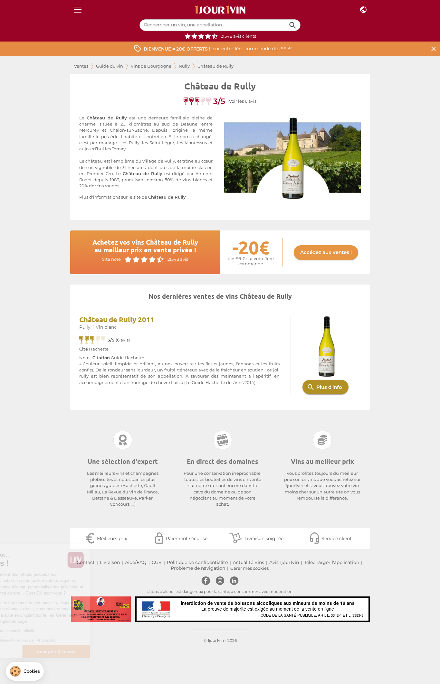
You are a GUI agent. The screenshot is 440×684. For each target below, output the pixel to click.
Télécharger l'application (331, 562)
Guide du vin (109, 66)
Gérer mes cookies (249, 568)
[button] (25, 671)
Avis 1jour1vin (284, 562)
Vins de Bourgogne (151, 66)
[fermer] (433, 49)
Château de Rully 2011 (117, 319)
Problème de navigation (198, 568)
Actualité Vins (248, 562)
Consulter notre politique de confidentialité (50, 631)
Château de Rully (167, 197)
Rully (184, 66)
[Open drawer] (77, 10)
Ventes (81, 66)
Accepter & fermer (108, 651)
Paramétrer (40, 651)
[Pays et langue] (363, 10)
